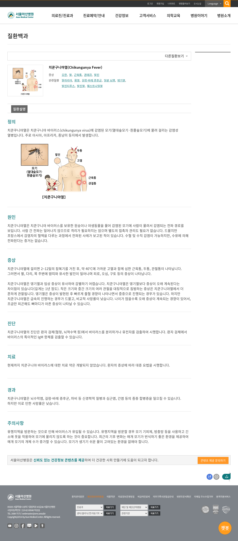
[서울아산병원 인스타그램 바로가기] (16, 526)
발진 (96, 75)
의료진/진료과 (62, 15)
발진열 (81, 86)
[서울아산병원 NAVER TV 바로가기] (36, 526)
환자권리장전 (78, 496)
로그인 (150, 3)
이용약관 (111, 496)
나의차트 (171, 3)
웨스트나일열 (95, 86)
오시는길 (197, 3)
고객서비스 (147, 15)
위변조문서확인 (184, 496)
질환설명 (19, 109)
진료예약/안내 (94, 15)
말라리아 (67, 80)
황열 (77, 80)
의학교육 (173, 15)
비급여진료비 (144, 496)
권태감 (88, 75)
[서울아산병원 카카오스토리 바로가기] (42, 526)
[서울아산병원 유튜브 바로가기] (10, 526)
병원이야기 (199, 15)
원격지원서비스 (223, 496)
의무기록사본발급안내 (163, 496)
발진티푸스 (68, 86)
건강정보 (121, 15)
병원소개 (224, 15)
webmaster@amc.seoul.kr (34, 513)
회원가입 (160, 3)
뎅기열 (121, 80)
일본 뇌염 (109, 80)
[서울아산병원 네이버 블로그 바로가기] (29, 526)
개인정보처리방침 (95, 496)
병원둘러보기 (184, 3)
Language (213, 3)
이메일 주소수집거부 (203, 496)
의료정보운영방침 (126, 496)
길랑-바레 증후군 (92, 80)
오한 (64, 75)
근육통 (78, 75)
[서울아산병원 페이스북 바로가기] (23, 526)
